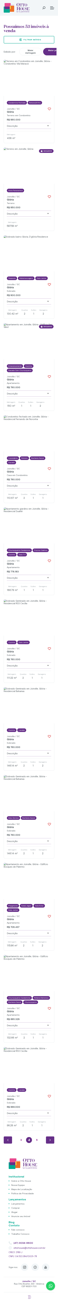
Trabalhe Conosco (20, 1234)
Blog (11, 1222)
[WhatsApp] (50, 1285)
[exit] (29, 1295)
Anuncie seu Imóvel (20, 1216)
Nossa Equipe (18, 1185)
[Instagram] (24, 1267)
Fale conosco (18, 1230)
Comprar (15, 1208)
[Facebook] (35, 1267)
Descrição (12, 126)
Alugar (14, 1212)
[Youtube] (45, 1267)
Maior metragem (30, 51)
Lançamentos (18, 1204)
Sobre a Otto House (21, 1181)
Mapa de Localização (21, 1189)
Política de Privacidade (22, 1193)
